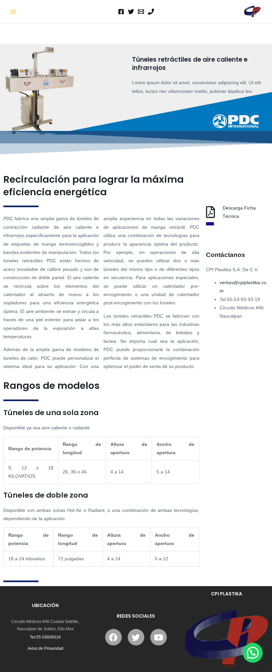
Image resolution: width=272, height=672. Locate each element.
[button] (253, 653)
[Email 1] (141, 12)
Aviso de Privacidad (45, 648)
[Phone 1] (151, 12)
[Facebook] (121, 12)
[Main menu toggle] (13, 11)
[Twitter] (131, 12)
